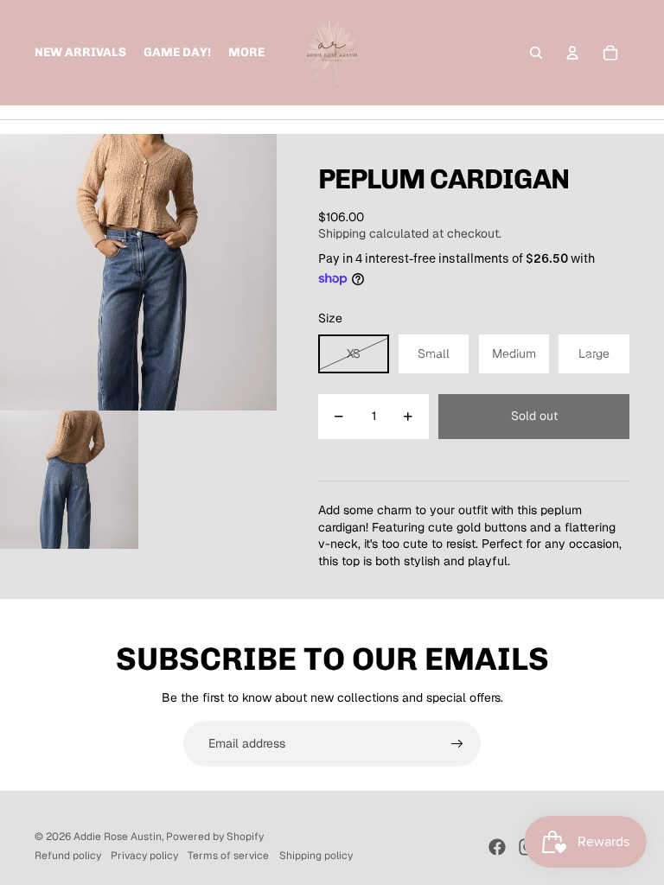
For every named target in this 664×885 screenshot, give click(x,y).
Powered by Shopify (215, 837)
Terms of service (228, 856)
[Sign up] (457, 744)
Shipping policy (316, 856)
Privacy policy (144, 856)
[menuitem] (246, 53)
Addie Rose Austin (117, 837)
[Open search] (536, 53)
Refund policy (68, 856)
